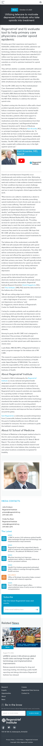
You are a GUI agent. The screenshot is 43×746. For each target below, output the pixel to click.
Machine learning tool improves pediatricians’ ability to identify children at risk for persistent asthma (23, 559)
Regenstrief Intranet (32, 739)
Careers (24, 687)
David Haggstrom (29, 285)
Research (5, 687)
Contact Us (25, 693)
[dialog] (41, 2)
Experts (4, 690)
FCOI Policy (20, 739)
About (4, 696)
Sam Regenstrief (8, 416)
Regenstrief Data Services (30, 690)
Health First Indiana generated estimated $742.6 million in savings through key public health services (24, 569)
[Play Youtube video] (22, 161)
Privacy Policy (10, 739)
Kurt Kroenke (32, 128)
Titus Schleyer (10, 287)
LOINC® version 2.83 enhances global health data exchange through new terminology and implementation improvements (25, 539)
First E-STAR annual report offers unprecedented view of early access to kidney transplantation (25, 587)
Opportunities (6, 693)
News (3, 699)
